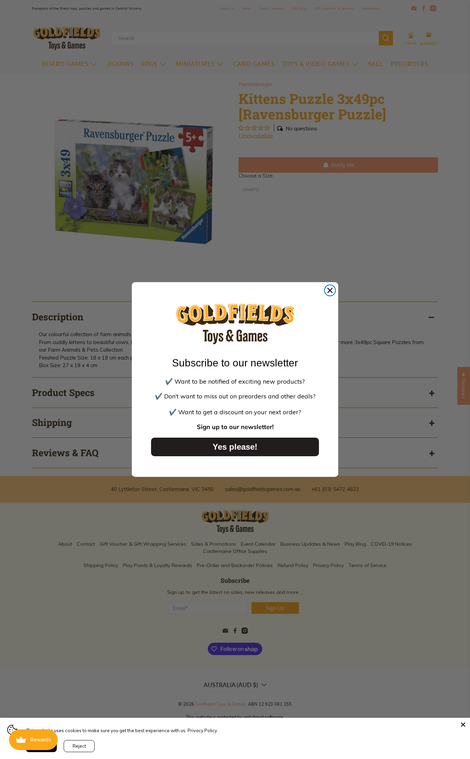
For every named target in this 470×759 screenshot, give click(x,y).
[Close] (463, 724)
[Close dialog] (329, 290)
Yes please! (235, 446)
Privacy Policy (202, 730)
